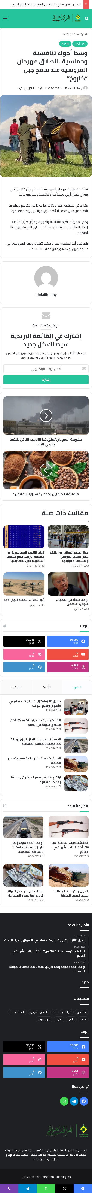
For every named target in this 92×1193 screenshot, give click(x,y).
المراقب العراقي (30, 1176)
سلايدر (59, 1019)
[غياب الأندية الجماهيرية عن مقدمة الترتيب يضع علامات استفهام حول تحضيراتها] (23, 536)
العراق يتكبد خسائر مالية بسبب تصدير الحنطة (34, 761)
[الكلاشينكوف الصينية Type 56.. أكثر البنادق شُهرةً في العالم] (76, 726)
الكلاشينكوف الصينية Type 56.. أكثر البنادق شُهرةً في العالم (35, 722)
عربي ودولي (44, 1019)
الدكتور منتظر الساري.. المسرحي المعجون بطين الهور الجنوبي (46, 4)
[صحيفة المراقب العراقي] (66, 18)
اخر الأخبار (67, 34)
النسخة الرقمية (17, 1012)
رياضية (71, 1019)
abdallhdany (75, 88)
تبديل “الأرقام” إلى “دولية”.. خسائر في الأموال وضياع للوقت (35, 703)
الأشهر (77, 687)
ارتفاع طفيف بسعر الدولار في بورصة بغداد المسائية (36, 780)
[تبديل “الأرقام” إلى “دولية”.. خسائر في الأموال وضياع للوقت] (76, 707)
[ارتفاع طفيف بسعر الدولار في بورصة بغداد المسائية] (76, 783)
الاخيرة (65, 43)
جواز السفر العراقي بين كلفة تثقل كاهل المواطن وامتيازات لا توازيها (69, 556)
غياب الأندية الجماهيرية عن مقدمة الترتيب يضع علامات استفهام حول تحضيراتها (25, 556)
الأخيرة (47, 687)
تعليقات (16, 687)
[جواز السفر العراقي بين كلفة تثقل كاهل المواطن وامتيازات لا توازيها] (68, 536)
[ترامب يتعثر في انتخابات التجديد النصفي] (68, 584)
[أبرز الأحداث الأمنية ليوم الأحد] (23, 584)
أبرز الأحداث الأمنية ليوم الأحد (24, 600)
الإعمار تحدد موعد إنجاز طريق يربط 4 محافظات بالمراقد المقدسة (36, 741)
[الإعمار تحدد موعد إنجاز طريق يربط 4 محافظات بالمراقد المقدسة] (76, 745)
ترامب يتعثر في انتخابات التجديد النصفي (72, 602)
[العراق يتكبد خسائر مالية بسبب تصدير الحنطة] (76, 764)
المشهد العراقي (38, 1012)
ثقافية (83, 1019)
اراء (54, 1012)
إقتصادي (81, 1012)
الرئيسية (80, 34)
